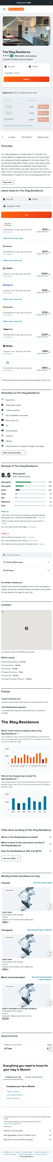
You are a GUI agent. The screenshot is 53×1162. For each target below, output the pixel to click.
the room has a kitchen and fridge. (18, 527)
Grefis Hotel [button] (7, 912)
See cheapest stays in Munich (39, 930)
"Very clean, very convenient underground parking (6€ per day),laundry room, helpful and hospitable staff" (23, 516)
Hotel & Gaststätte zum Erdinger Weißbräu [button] (19, 1008)
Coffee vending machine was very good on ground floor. (23, 522)
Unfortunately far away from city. (17, 537)
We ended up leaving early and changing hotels (22, 544)
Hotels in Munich (13, 1098)
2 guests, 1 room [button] (12, 73)
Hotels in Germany (41, 1152)
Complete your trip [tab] (13, 1077)
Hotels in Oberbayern (26, 1154)
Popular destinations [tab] (34, 1077)
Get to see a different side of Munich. (19, 540)
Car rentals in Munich (15, 1095)
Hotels (17, 1152)
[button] (50, 2)
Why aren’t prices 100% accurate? (18, 1139)
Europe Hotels (27, 1152)
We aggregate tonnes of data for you (19, 1135)
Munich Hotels (41, 1154)
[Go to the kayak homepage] (16, 9)
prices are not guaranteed (12, 1123)
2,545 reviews (31, 56)
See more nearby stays (42, 883)
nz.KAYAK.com (7, 1152)
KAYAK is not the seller (13, 1130)
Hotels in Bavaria (10, 1154)
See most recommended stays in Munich (42, 978)
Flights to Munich (13, 1091)
